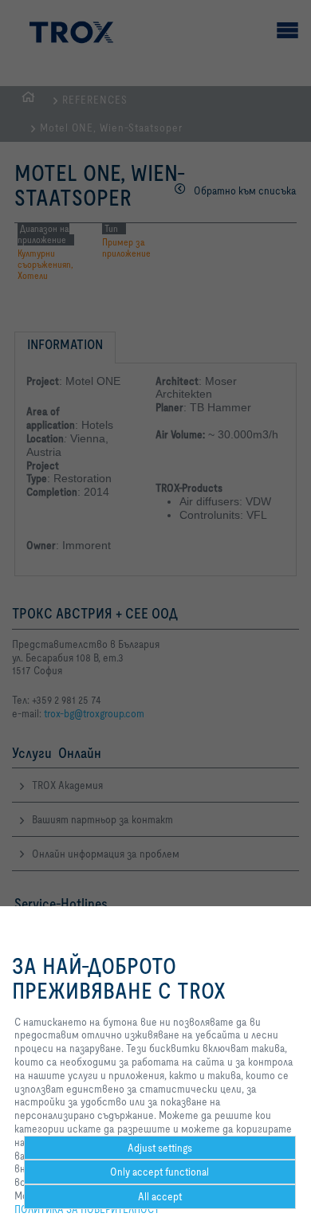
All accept (160, 1196)
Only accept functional (159, 1171)
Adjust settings (160, 1147)
